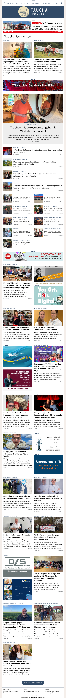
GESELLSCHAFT (24, 3)
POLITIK (47, 3)
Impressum (26, 693)
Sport (36, 40)
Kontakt (26, 691)
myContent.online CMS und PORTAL (37, 697)
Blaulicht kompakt (49, 195)
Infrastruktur (45, 516)
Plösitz (28, 240)
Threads (16, 691)
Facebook (5, 691)
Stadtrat (51, 604)
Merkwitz (51, 516)
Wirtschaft (36, 124)
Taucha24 (56, 691)
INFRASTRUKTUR (37, 3)
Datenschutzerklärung (33, 691)
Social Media (7, 689)
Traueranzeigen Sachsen (50, 693)
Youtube (5, 693)
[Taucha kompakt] (33, 11)
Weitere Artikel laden (33, 682)
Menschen (6, 40)
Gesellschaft (17, 159)
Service (26, 689)
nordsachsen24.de (49, 691)
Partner (47, 689)
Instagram (11, 691)
